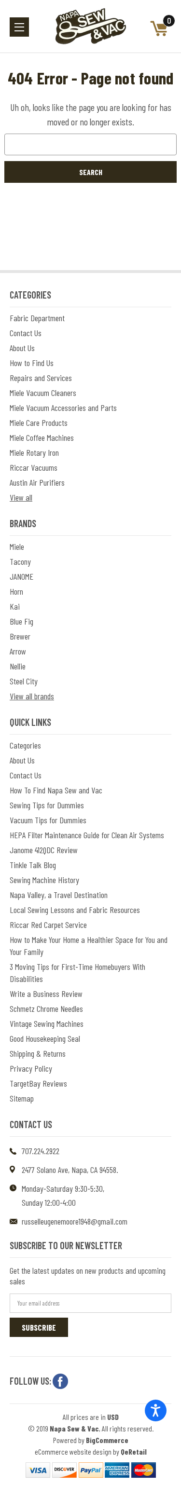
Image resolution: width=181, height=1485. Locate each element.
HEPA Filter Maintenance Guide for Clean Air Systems (87, 835)
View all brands (32, 696)
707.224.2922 (40, 1150)
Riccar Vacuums (33, 467)
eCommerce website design (73, 1451)
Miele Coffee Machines (42, 437)
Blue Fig (21, 621)
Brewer (20, 636)
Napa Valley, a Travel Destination (59, 894)
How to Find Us (32, 362)
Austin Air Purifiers (37, 482)
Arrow (18, 651)
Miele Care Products (39, 422)
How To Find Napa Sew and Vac (56, 790)
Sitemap (22, 1098)
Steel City (24, 681)
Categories (25, 745)
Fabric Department (37, 318)
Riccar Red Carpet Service (48, 924)
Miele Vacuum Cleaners (43, 392)
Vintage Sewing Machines (47, 1023)
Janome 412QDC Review (44, 850)
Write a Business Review (46, 993)
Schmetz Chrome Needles (46, 1008)
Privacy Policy (31, 1068)
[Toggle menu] (19, 27)
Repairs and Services (41, 377)
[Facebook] (60, 1381)
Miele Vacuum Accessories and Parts (63, 407)
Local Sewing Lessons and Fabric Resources (75, 909)
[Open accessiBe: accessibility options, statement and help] (156, 1410)
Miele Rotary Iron (34, 452)
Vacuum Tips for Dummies (48, 820)
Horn (16, 591)
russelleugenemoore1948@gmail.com (74, 1221)
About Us (22, 347)
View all (21, 497)
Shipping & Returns (38, 1053)
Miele (17, 546)
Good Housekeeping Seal (45, 1038)
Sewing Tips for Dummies (47, 805)
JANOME (21, 576)
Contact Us (26, 332)
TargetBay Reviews (38, 1083)
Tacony (20, 561)
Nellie (18, 666)
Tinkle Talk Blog (33, 864)
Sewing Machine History (44, 879)
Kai (15, 606)
